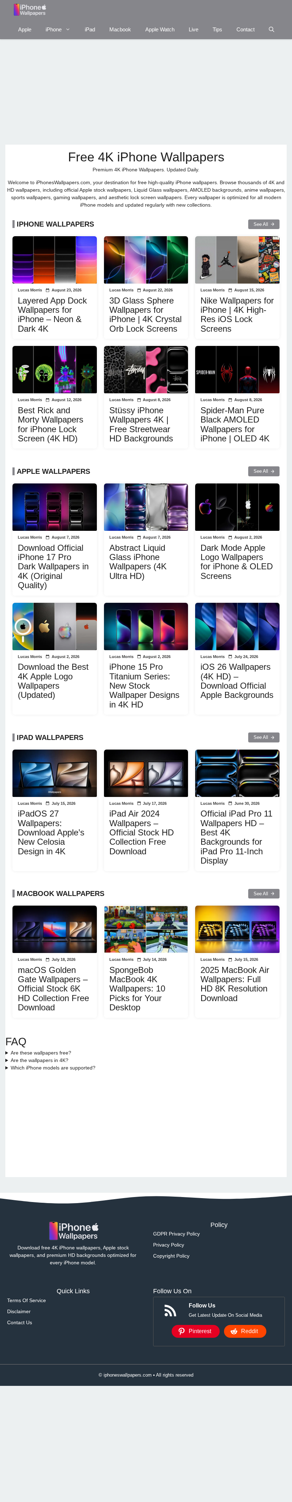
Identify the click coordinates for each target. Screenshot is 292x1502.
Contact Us (19, 1322)
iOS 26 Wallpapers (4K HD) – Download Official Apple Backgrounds (236, 681)
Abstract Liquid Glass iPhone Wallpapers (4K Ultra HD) (138, 562)
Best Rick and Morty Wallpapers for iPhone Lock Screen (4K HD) (50, 424)
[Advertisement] (146, 92)
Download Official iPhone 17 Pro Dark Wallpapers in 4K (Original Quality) (53, 566)
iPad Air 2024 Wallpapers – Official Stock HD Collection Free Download (141, 832)
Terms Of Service (26, 1300)
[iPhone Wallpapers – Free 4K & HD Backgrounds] (29, 10)
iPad (90, 29)
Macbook (120, 29)
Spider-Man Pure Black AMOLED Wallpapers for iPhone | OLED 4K (235, 424)
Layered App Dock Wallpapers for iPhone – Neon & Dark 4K (52, 314)
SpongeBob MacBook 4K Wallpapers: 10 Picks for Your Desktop (137, 988)
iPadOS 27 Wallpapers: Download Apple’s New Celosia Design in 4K (51, 832)
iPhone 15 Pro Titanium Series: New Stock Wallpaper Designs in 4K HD (144, 685)
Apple (24, 29)
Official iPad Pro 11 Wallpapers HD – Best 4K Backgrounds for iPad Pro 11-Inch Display (236, 837)
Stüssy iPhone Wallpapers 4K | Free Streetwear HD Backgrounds (141, 424)
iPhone (54, 29)
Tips (217, 29)
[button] (271, 29)
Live (193, 29)
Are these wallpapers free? (41, 1053)
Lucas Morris (30, 290)
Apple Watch (159, 29)
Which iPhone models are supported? (53, 1068)
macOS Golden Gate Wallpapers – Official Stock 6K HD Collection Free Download (53, 988)
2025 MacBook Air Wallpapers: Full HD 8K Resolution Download (234, 984)
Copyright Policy (171, 1256)
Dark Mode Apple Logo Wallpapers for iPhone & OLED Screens (236, 562)
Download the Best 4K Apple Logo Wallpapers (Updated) (53, 681)
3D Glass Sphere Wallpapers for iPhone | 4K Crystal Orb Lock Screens (145, 314)
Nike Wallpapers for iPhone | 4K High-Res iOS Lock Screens (237, 314)
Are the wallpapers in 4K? (39, 1060)
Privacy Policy (168, 1245)
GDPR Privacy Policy (176, 1234)
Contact (245, 29)
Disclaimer (19, 1311)
